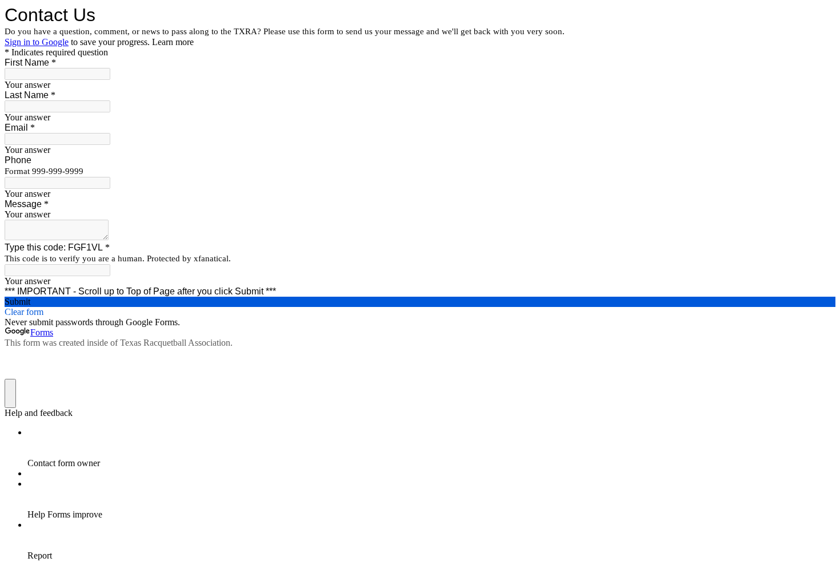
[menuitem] (431, 447)
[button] (420, 302)
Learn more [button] (173, 42)
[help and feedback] (10, 393)
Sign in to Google (37, 42)
